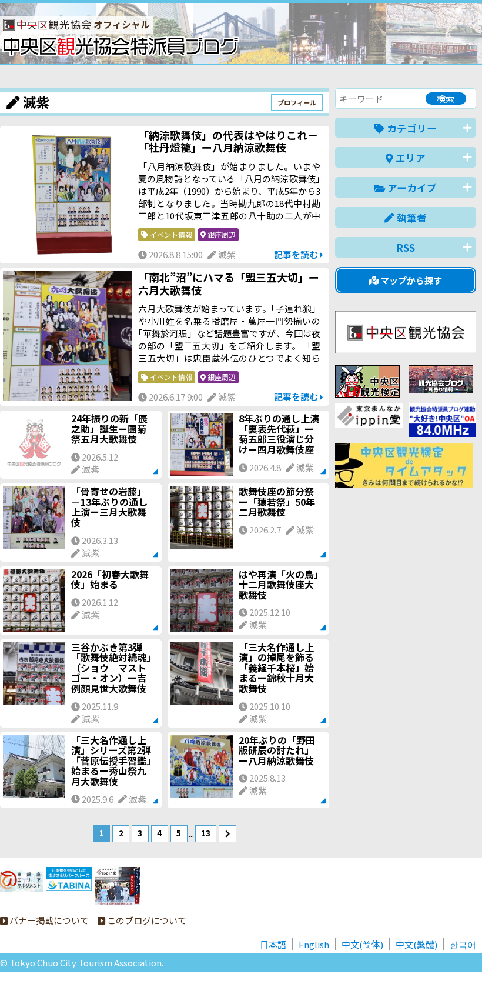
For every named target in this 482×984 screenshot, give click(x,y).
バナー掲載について (48, 920)
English (314, 944)
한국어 (463, 944)
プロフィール (296, 102)
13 (205, 833)
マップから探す (410, 280)
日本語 (273, 944)
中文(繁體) (416, 944)
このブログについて (145, 920)
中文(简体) (362, 944)
